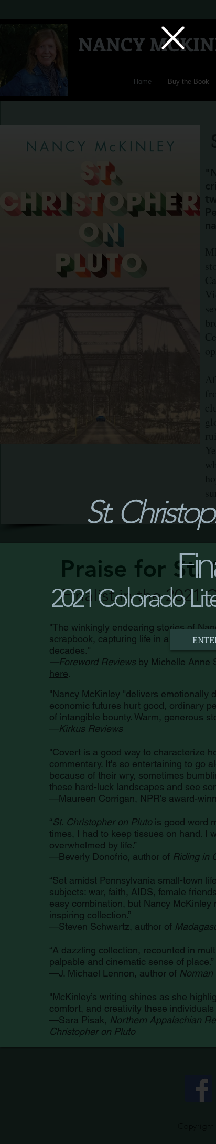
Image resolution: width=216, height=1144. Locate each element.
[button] (173, 37)
